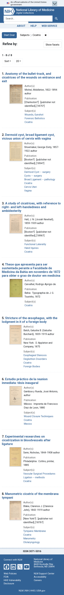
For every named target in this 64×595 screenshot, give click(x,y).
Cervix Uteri (30, 186)
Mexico (28, 423)
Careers (38, 580)
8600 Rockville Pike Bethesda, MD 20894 (44, 565)
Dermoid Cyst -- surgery (37, 172)
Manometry (29, 538)
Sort (7, 61)
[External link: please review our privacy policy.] (6, 566)
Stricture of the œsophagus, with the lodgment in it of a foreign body (29, 320)
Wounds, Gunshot (34, 114)
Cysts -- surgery (33, 175)
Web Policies (10, 573)
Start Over (9, 35)
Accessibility (40, 577)
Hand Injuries (31, 248)
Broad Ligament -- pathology (39, 179)
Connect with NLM (13, 559)
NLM (21, 590)
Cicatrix (29, 122)
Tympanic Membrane (34, 531)
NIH (27, 590)
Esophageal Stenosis (35, 355)
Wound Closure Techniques (38, 416)
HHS (32, 590)
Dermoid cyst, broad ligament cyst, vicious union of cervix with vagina (28, 136)
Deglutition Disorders (35, 358)
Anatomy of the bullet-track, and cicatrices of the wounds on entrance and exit (31, 77)
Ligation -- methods (34, 477)
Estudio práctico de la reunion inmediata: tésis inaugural (25, 381)
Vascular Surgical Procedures (39, 473)
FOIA (6, 577)
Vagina (28, 190)
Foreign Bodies (31, 366)
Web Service (49, 25)
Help (33, 25)
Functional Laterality (35, 244)
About (21, 25)
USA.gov (41, 590)
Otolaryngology (31, 542)
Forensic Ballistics (35, 118)
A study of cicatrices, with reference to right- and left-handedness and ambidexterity (31, 207)
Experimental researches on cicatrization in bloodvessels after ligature (26, 440)
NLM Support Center (44, 573)
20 (19, 61)
